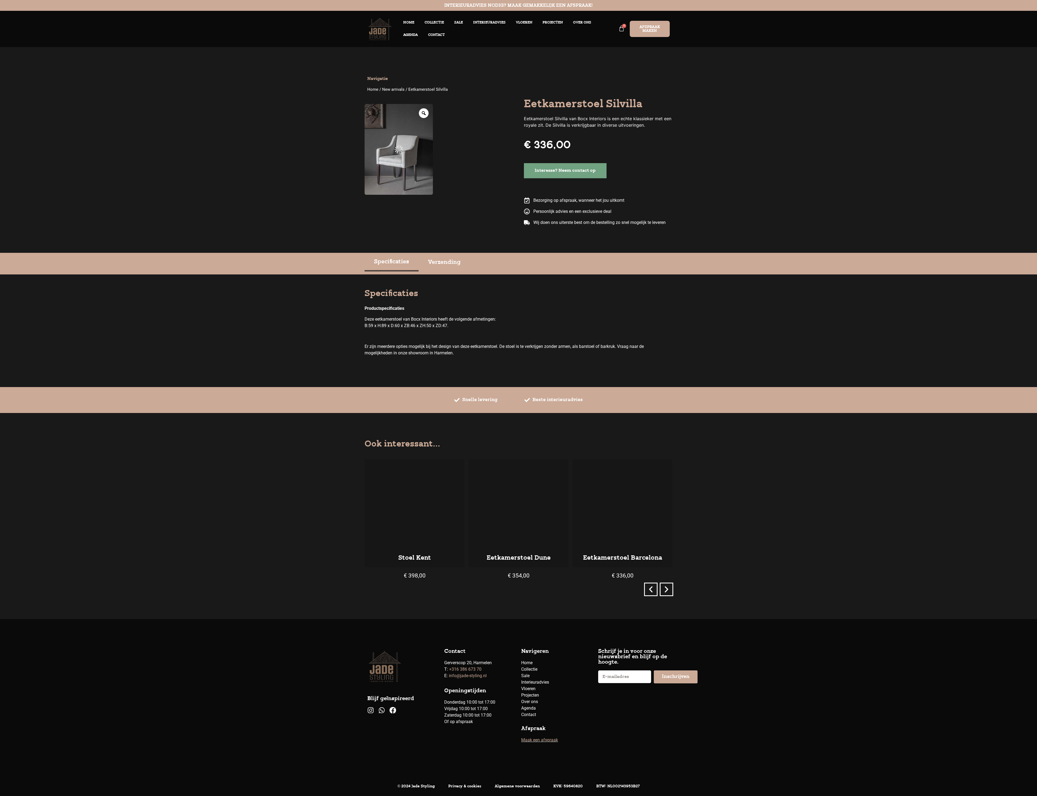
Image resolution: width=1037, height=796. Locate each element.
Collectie (434, 22)
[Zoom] (424, 113)
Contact (436, 35)
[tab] (392, 263)
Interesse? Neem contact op (565, 171)
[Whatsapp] (381, 710)
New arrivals (393, 89)
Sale (458, 22)
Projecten (553, 22)
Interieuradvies (489, 22)
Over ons (582, 22)
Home (408, 22)
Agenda (410, 35)
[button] (651, 589)
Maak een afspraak (539, 740)
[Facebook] (392, 710)
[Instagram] (370, 710)
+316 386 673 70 (465, 669)
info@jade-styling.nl (468, 675)
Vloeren (524, 22)
